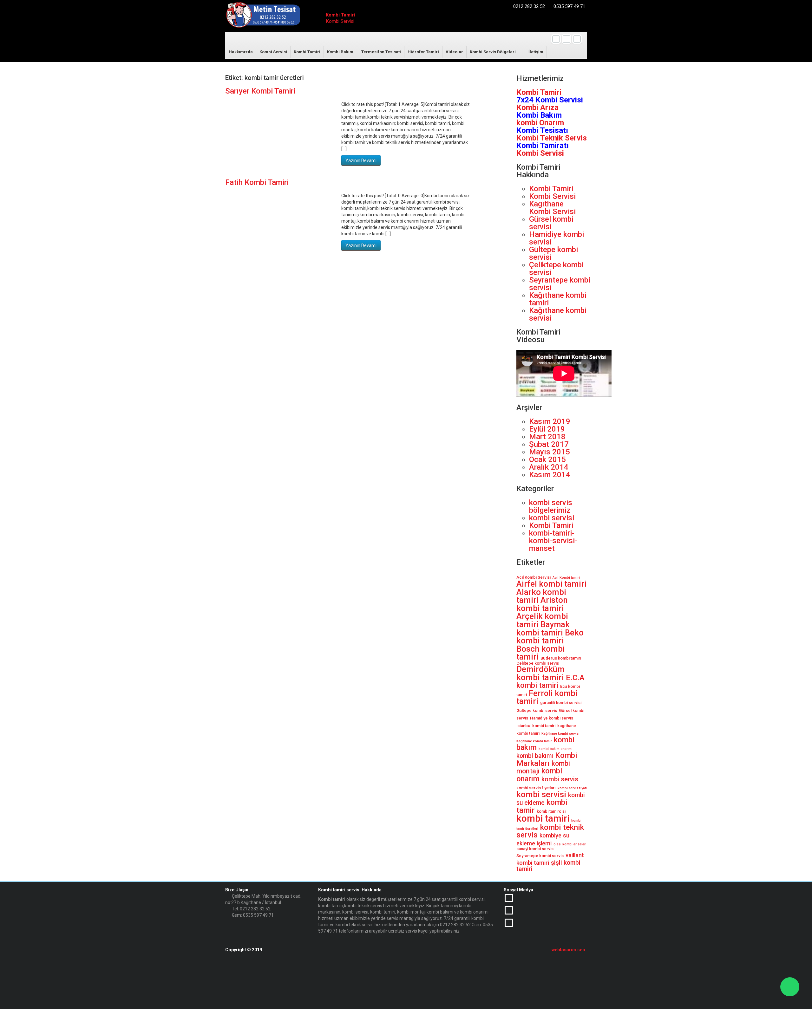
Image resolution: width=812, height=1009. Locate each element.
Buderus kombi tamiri (560, 658)
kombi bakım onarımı (556, 749)
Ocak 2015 (547, 459)
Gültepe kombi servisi (553, 253)
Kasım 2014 (549, 474)
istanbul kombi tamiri (535, 725)
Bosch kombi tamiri (540, 653)
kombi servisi (551, 517)
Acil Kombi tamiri (566, 578)
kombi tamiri (542, 818)
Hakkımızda (241, 51)
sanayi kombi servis (534, 848)
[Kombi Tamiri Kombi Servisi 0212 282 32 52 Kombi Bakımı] (262, 16)
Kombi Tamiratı (542, 145)
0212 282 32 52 (529, 6)
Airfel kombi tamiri (551, 584)
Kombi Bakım (539, 115)
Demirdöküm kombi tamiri (540, 673)
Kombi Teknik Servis (551, 137)
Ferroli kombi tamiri (547, 697)
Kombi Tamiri (307, 51)
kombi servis (559, 779)
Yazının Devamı (361, 160)
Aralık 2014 (548, 467)
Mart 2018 (547, 436)
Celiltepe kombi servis (537, 663)
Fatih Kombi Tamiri (257, 182)
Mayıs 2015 (549, 451)
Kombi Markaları (546, 759)
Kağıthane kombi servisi (557, 314)
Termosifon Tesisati (381, 51)
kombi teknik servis (550, 831)
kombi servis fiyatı (572, 788)
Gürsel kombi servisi (551, 223)
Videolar (454, 51)
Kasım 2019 (549, 421)
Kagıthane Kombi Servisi (552, 207)
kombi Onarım (540, 122)
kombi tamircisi (551, 811)
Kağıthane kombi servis (560, 734)
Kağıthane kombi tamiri (557, 299)
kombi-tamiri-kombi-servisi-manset (553, 541)
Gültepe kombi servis (536, 710)
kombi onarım (539, 774)
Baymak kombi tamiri (543, 628)
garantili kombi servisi (560, 702)
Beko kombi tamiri (550, 637)
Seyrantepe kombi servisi (559, 284)
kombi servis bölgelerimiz (550, 506)
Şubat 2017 (549, 444)
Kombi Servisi (273, 51)
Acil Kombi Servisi (533, 577)
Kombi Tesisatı (542, 130)
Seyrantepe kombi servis (540, 855)
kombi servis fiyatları (536, 787)
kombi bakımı (534, 755)
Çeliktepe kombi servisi (556, 268)
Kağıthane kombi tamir (534, 741)
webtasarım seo (568, 949)
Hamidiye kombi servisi (556, 238)
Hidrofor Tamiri (423, 51)
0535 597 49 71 (569, 6)
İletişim (535, 51)
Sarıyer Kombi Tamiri (260, 91)
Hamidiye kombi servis (551, 718)
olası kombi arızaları (569, 844)
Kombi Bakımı (341, 51)
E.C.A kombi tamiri (550, 681)
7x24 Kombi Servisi (549, 99)
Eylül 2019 (547, 429)
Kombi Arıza (537, 107)
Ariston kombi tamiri (542, 604)
